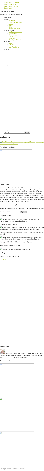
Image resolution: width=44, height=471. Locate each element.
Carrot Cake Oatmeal (7, 147)
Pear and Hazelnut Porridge (8, 224)
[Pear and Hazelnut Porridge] (22, 221)
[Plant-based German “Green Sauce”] (17, 431)
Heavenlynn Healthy (7, 11)
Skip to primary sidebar (11, 6)
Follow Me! (3, 260)
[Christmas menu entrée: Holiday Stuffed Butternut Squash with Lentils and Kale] (22, 229)
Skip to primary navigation (12, 2)
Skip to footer (8, 8)
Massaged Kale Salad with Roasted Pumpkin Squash (16, 242)
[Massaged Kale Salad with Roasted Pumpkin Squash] (22, 239)
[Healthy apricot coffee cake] (17, 397)
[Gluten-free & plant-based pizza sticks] (17, 465)
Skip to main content (10, 4)
